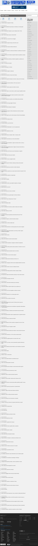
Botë (13, 537)
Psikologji (2, 539)
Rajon (2, 538)
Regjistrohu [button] (28, 539)
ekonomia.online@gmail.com (5, 525)
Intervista (8, 539)
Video (26, 10)
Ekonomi (1, 10)
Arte (13, 534)
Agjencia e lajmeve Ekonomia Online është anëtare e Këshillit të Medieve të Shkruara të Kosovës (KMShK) (17, 545)
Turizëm (8, 537)
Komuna (12, 10)
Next (25, 19)
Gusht (27, 521)
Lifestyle (16, 10)
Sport (20, 10)
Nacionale (9, 10)
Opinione (8, 533)
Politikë (5, 10)
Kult (7, 534)
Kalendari (22, 10)
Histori (8, 538)
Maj (20, 524)
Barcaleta (14, 538)
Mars (20, 522)
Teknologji (14, 539)
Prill (20, 523)
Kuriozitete (2, 537)
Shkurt (20, 521)
